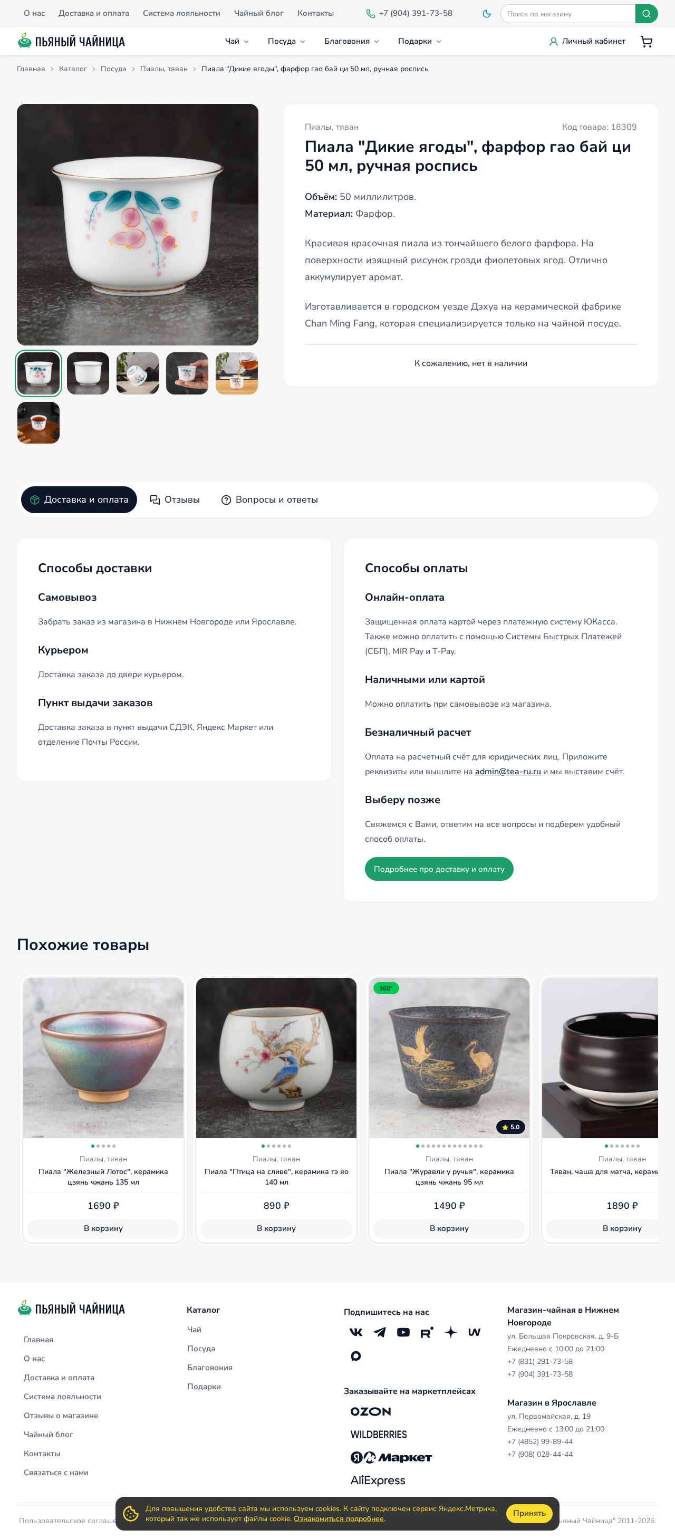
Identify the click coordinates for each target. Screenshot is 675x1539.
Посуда (282, 41)
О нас (34, 1358)
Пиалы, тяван (332, 127)
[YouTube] (403, 1332)
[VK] (356, 1332)
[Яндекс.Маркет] (391, 1457)
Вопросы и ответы (277, 499)
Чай (232, 41)
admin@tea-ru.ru (508, 771)
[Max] (356, 1356)
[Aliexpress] (378, 1480)
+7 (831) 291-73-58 (540, 1362)
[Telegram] (379, 1332)
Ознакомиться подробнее (339, 1519)
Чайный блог (48, 1434)
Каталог (203, 1310)
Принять (529, 1513)
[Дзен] (450, 1332)
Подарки (415, 41)
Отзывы (182, 499)
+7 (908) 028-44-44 (540, 1454)
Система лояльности (62, 1396)
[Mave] (474, 1332)
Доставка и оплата (86, 499)
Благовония (347, 41)
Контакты (42, 1453)
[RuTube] (427, 1332)
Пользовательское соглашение (74, 1521)
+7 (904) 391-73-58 (540, 1374)
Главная (38, 1339)
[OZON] (371, 1411)
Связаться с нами (56, 1472)
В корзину (103, 1228)
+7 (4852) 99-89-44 (540, 1442)
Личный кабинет (593, 41)
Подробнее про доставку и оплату (439, 869)
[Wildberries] (378, 1434)
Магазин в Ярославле (551, 1403)
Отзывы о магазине (61, 1415)
